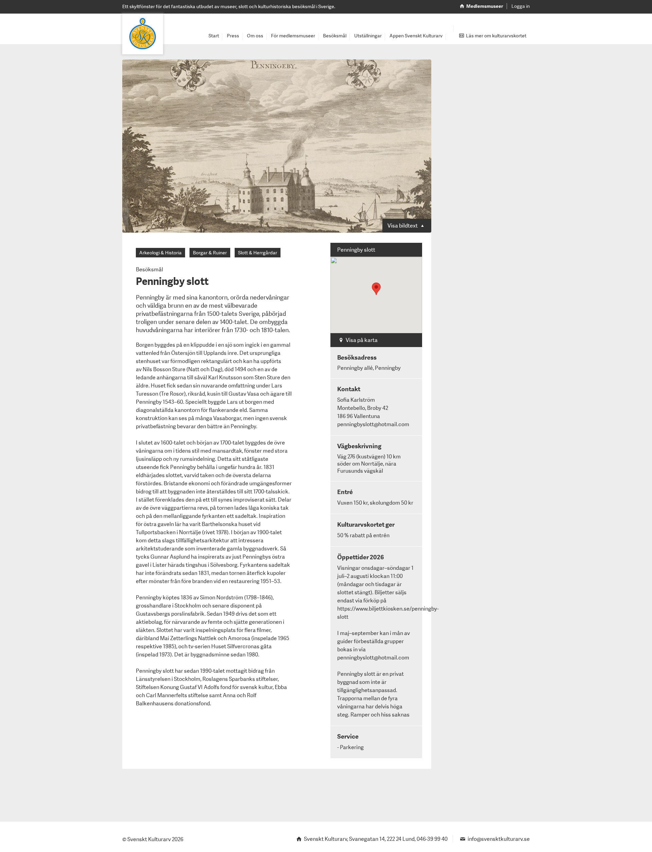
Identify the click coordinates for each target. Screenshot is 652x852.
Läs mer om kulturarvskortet (495, 36)
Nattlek (207, 638)
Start (214, 36)
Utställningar (368, 36)
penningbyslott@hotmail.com (373, 657)
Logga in (520, 6)
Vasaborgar (227, 418)
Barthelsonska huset (227, 524)
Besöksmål (334, 36)
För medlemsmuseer (293, 36)
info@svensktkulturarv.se (499, 838)
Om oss (255, 36)
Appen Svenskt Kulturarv (416, 36)
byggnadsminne (210, 654)
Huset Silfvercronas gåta (241, 646)
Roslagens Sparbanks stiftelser (240, 679)
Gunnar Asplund (170, 556)
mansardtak (227, 450)
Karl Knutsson (225, 377)
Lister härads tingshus (179, 564)
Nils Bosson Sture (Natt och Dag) (182, 369)
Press (233, 36)
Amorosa (239, 638)
